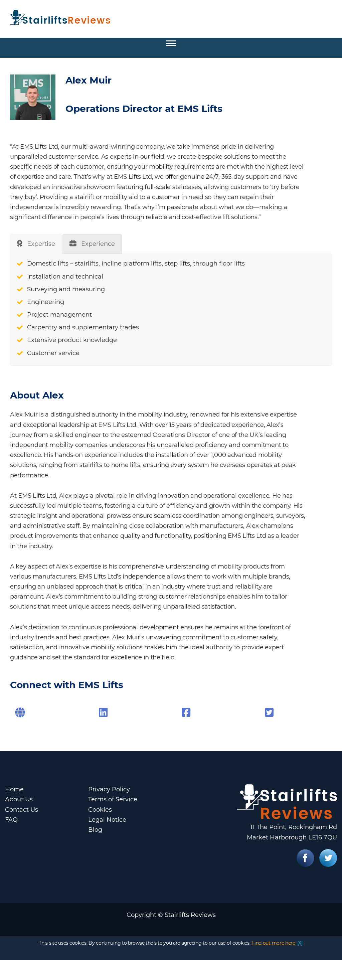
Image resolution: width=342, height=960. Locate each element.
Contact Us (21, 809)
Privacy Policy (109, 789)
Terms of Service (112, 799)
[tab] (36, 244)
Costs (34, 69)
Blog (95, 829)
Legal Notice (107, 819)
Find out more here (273, 943)
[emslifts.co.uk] (20, 712)
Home (14, 789)
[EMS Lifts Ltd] (103, 712)
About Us (19, 799)
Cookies (100, 809)
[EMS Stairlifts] (186, 712)
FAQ (11, 819)
